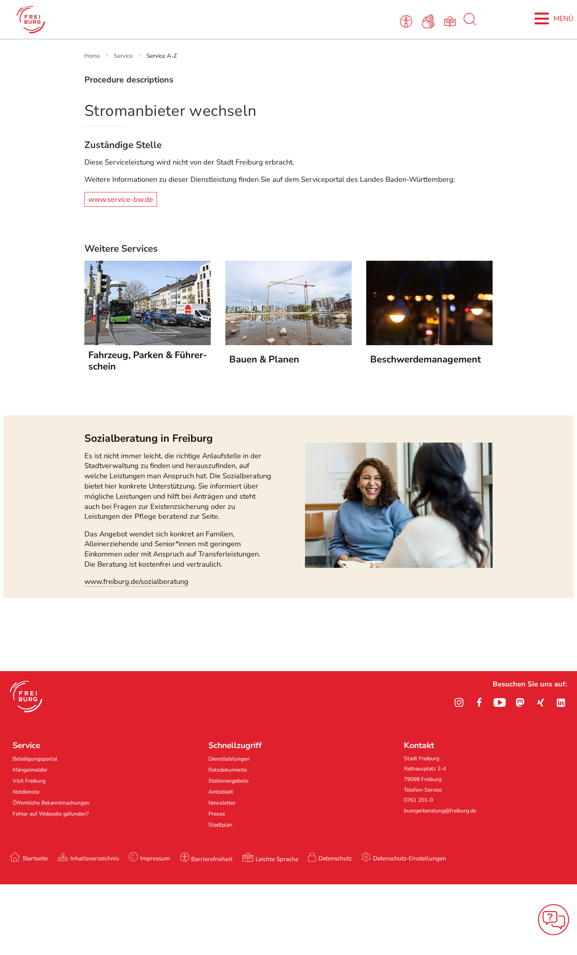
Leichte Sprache (277, 859)
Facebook (479, 702)
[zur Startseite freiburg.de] (122, 19)
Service (123, 56)
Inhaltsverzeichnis (94, 858)
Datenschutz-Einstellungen (409, 858)
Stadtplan (220, 825)
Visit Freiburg (29, 781)
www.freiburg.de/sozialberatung (136, 581)
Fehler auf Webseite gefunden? (51, 814)
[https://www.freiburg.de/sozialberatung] (399, 565)
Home (92, 56)
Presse (216, 814)
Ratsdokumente (227, 770)
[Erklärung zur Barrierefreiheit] (407, 21)
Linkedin (561, 702)
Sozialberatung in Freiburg (148, 438)
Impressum (155, 858)
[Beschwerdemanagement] (429, 343)
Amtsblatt (220, 792)
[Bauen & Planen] (288, 343)
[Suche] (470, 23)
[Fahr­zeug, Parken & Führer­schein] (147, 343)
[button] (26, 696)
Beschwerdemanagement (425, 359)
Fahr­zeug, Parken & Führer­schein (147, 361)
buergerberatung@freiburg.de (440, 810)
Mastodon (520, 702)
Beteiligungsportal (35, 759)
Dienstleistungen (229, 759)
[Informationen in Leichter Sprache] (451, 21)
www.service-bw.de (120, 199)
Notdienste (26, 792)
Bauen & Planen (264, 359)
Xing (540, 702)
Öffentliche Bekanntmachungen (51, 803)
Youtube (499, 702)
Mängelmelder (30, 770)
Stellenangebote (228, 781)
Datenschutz (335, 858)
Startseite (35, 858)
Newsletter (222, 803)
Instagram (459, 702)
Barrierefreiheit (211, 859)
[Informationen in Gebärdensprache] (429, 21)
